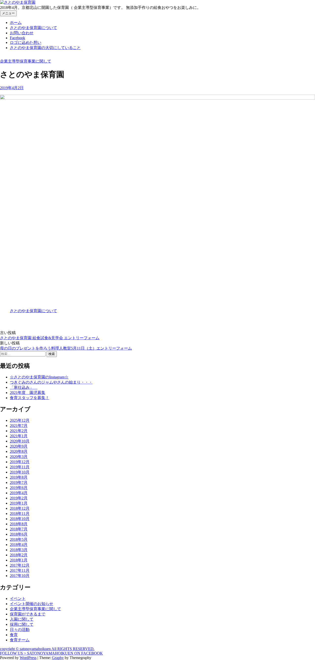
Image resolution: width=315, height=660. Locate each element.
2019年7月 (19, 482)
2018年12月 (20, 508)
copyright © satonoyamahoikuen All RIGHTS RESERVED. (47, 649)
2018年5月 (19, 539)
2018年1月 (19, 560)
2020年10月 (20, 441)
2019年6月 (19, 488)
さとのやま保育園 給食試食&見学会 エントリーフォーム (49, 338)
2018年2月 (19, 555)
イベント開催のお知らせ (31, 604)
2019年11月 (20, 467)
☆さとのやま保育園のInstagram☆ (39, 377)
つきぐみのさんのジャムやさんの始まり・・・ (51, 382)
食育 (14, 635)
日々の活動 (20, 629)
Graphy (58, 658)
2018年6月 (19, 534)
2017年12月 (20, 565)
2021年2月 (19, 431)
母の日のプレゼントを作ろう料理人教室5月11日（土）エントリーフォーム (66, 348)
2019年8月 (19, 477)
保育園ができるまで (27, 614)
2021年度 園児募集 (27, 392)
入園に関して (21, 619)
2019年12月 (20, 462)
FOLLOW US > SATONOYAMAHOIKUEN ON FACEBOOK (51, 653)
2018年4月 (19, 544)
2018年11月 (20, 513)
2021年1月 (19, 436)
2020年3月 (19, 457)
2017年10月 (20, 576)
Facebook (17, 38)
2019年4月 (19, 493)
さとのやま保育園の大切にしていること (45, 48)
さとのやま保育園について (33, 28)
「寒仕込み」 (23, 387)
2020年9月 (19, 446)
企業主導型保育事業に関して (25, 61)
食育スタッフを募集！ (29, 398)
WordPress (28, 658)
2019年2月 (19, 498)
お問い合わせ (21, 33)
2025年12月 (20, 420)
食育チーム (20, 640)
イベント (18, 598)
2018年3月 (19, 550)
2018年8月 (19, 524)
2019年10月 (20, 472)
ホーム (16, 22)
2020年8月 (19, 451)
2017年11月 (20, 570)
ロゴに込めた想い (25, 42)
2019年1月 (19, 503)
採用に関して (21, 624)
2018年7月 (19, 529)
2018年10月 (20, 519)
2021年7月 (19, 425)
